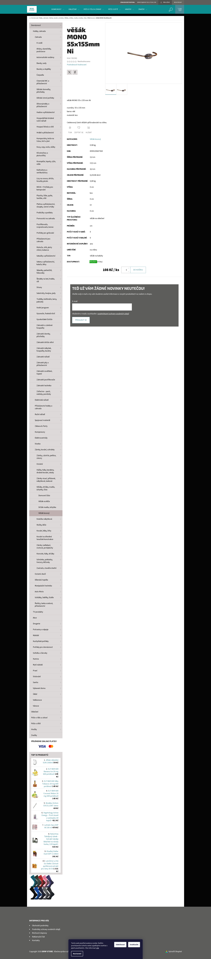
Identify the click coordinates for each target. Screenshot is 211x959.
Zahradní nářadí (43, 356)
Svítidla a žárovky (40, 653)
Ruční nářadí (40, 414)
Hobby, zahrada (39, 31)
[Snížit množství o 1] (128, 271)
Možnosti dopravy (39, 933)
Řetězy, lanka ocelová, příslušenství (44, 604)
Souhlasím (134, 944)
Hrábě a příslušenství (45, 132)
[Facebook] (75, 72)
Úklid (35, 694)
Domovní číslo (44, 495)
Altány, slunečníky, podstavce (44, 50)
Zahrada (38, 37)
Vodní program (43, 307)
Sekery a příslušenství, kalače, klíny (46, 263)
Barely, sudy (41, 63)
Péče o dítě (36, 723)
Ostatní (40, 464)
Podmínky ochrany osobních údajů (46, 929)
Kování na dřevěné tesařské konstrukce (45, 538)
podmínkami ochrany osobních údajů (113, 313)
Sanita (35, 682)
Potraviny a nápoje (40, 629)
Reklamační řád (38, 936)
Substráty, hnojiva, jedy (46, 293)
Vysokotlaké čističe (44, 319)
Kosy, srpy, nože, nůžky (46, 147)
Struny (39, 287)
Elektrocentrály (41, 437)
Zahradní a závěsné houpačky (44, 326)
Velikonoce (37, 700)
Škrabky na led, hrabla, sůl (46, 280)
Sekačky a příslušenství (46, 255)
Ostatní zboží (40, 574)
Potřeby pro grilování (45, 233)
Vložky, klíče (41, 525)
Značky (34, 735)
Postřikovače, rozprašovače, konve (45, 225)
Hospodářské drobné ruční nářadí (45, 119)
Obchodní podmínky (40, 925)
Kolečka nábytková (44, 519)
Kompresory (40, 432)
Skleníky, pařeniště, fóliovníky (44, 271)
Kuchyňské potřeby (41, 641)
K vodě (39, 43)
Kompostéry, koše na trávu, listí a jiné (45, 140)
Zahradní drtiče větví (45, 342)
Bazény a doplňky (44, 69)
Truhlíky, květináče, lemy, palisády (47, 300)
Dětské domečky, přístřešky (44, 90)
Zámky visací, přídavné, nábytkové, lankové (46, 479)
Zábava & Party (41, 426)
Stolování (37, 676)
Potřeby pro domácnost (43, 647)
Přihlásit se (81, 320)
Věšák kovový (43, 513)
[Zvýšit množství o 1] (128, 268)
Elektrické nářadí (42, 400)
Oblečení (34, 711)
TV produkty (38, 612)
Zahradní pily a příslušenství (43, 364)
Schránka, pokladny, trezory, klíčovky (45, 561)
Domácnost (36, 25)
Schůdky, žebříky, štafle (44, 597)
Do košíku (138, 269)
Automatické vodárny (45, 57)
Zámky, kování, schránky (44, 449)
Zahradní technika (44, 385)
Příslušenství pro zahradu (43, 240)
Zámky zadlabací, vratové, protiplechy (45, 546)
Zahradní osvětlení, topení (44, 372)
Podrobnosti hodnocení (76, 64)
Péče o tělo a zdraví (39, 717)
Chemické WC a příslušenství (43, 82)
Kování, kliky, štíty (44, 530)
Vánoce (36, 706)
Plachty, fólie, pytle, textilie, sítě (45, 197)
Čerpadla (40, 75)
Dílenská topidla (41, 579)
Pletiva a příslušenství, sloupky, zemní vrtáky (46, 205)
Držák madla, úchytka (47, 507)
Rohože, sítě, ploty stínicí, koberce (44, 248)
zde (97, 948)
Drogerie (36, 623)
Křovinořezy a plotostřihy (42, 154)
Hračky (34, 729)
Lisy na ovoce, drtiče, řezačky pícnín (45, 180)
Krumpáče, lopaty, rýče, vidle (46, 162)
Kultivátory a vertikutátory (42, 171)
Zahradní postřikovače (46, 379)
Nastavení (77, 953)
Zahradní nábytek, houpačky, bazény (44, 349)
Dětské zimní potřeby (45, 98)
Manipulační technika (43, 585)
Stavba (37, 443)
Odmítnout (120, 944)
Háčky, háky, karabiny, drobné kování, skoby (45, 471)
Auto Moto (39, 591)
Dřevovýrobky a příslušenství (43, 105)
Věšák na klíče (44, 501)
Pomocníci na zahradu (46, 218)
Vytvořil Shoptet (175, 951)
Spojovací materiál (42, 420)
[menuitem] (57, 9)
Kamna (36, 659)
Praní (35, 670)
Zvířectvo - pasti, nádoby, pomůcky (44, 392)
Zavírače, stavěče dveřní (46, 568)
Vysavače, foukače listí (46, 313)
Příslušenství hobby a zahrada (43, 407)
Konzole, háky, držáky (45, 553)
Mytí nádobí (38, 664)
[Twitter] (69, 72)
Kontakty (36, 940)
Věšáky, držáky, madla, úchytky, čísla (46, 488)
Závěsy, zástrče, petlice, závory (46, 457)
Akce (35, 617)
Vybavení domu (39, 688)
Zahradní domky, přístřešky (43, 335)
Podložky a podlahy (45, 212)
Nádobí (36, 635)
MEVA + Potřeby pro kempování (45, 188)
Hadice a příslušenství (45, 112)
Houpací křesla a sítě (45, 126)
